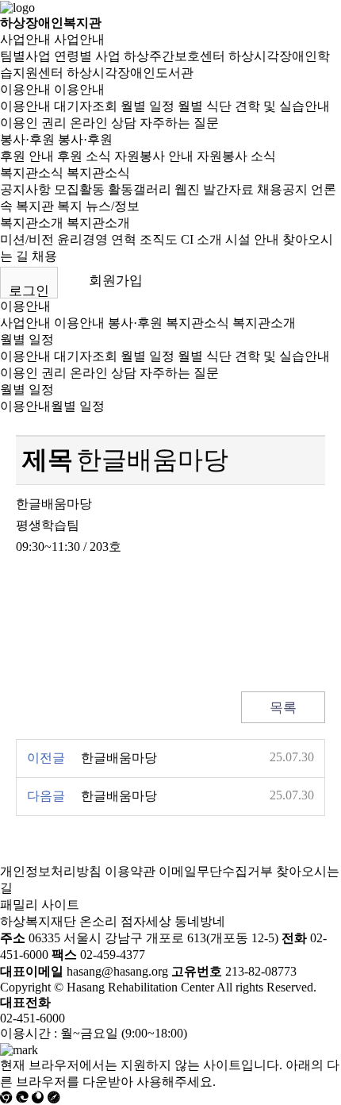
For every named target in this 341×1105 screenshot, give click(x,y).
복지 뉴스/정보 (98, 206)
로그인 (29, 290)
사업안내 (25, 39)
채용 (44, 256)
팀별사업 (25, 56)
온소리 (98, 921)
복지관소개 (31, 222)
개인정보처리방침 (51, 871)
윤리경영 (82, 239)
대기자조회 (85, 106)
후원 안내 (27, 156)
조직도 (159, 239)
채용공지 (282, 189)
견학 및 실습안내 (282, 106)
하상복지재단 (38, 921)
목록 (283, 707)
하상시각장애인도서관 (130, 72)
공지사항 (25, 189)
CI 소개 (201, 239)
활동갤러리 (139, 189)
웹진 (187, 189)
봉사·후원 (27, 139)
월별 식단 (205, 106)
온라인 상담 (103, 122)
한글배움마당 (119, 757)
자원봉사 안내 (153, 156)
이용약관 (130, 871)
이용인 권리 (33, 122)
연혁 (123, 239)
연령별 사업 (87, 56)
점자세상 (146, 921)
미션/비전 (27, 239)
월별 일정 (147, 106)
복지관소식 (31, 172)
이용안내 (25, 89)
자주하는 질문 (179, 122)
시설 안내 (252, 239)
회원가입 (116, 280)
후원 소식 (84, 156)
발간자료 (228, 189)
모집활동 (79, 189)
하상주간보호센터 (174, 56)
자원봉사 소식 (236, 156)
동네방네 (199, 921)
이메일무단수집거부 (216, 871)
